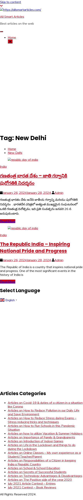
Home (12, 37)
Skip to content (10, 2)
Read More (7, 221)
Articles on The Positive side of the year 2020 (40, 480)
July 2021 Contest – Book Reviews (32, 487)
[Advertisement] (41, 88)
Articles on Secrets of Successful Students (37, 472)
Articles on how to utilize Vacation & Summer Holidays (45, 433)
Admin (58, 193)
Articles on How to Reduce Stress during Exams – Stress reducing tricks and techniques (42, 420)
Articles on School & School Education (34, 468)
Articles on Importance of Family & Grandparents (41, 437)
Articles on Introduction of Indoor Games (35, 441)
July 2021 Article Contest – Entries (32, 483)
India (3, 166)
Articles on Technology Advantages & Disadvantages (45, 476)
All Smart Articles (12, 16)
